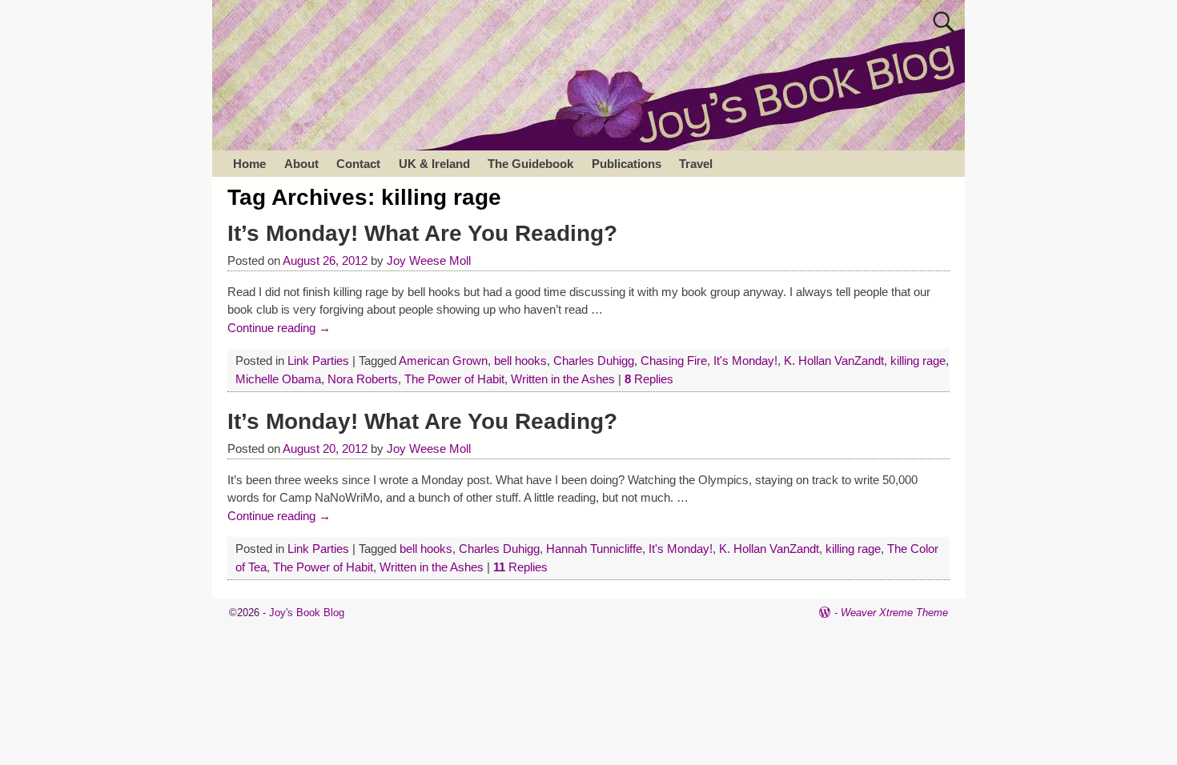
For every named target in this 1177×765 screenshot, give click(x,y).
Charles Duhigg (593, 360)
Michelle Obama (278, 379)
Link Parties (318, 360)
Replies (649, 379)
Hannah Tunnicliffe (594, 548)
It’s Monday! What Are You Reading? (422, 233)
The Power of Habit (454, 379)
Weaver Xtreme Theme (894, 613)
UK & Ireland (434, 163)
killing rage (918, 360)
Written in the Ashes (563, 379)
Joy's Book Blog (306, 613)
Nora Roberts (362, 379)
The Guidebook (530, 163)
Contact (358, 163)
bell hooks (520, 360)
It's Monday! (745, 360)
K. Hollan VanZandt (834, 360)
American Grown (443, 360)
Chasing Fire (674, 360)
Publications (626, 163)
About (301, 163)
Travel (696, 163)
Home (249, 163)
